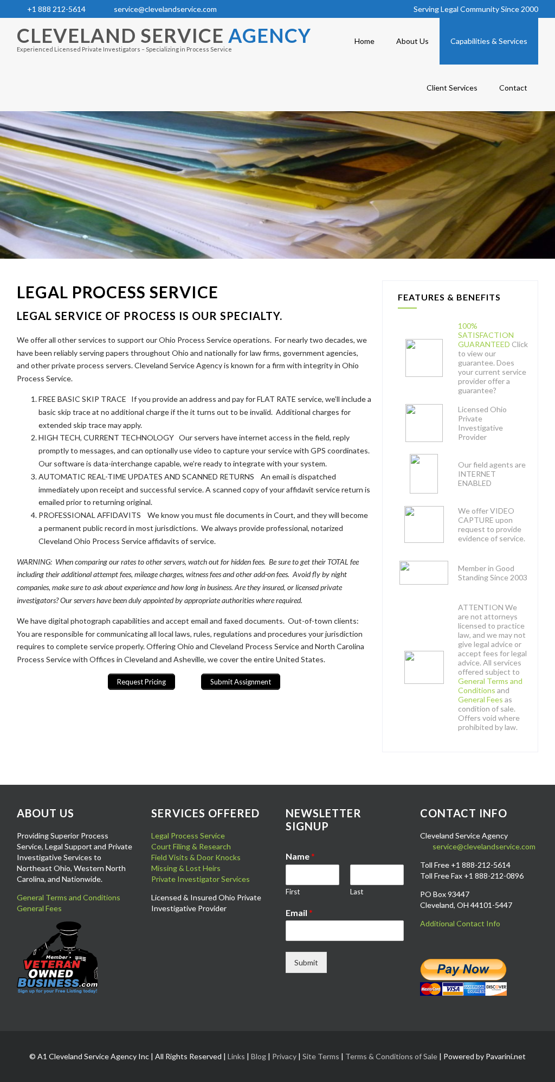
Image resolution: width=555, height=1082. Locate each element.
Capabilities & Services (488, 41)
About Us (412, 41)
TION (504, 335)
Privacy (284, 1056)
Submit (306, 962)
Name (300, 856)
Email (299, 912)
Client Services (452, 87)
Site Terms (320, 1056)
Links (236, 1056)
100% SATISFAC (476, 330)
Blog (258, 1056)
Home (364, 41)
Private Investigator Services (200, 878)
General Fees (480, 699)
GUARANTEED (484, 344)
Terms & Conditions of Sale (391, 1056)
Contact (513, 87)
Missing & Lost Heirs (186, 868)
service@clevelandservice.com (165, 9)
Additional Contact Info (460, 923)
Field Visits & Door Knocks (196, 857)
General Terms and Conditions (490, 685)
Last (356, 891)
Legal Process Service (188, 835)
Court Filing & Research (191, 846)
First (293, 891)
